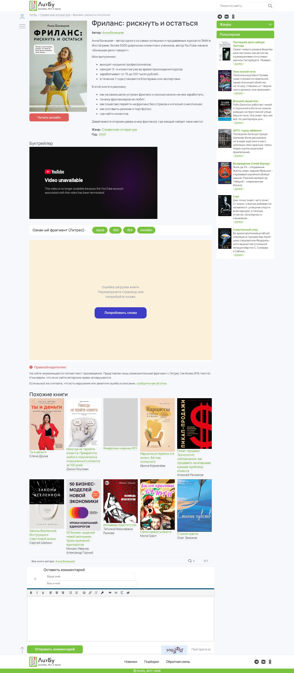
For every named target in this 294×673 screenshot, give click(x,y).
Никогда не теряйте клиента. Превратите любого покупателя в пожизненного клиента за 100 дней (83, 457)
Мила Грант (148, 536)
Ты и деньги (37, 452)
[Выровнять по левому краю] (51, 592)
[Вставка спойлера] (122, 592)
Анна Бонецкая (113, 32)
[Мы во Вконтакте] (226, 16)
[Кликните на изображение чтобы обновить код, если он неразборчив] (174, 650)
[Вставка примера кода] (116, 592)
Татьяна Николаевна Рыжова (118, 531)
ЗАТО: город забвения (247, 130)
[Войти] (22, 16)
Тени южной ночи (244, 71)
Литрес (174, 373)
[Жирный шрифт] (31, 592)
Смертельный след (245, 229)
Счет (236, 196)
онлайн (146, 230)
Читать (49, 117)
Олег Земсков (187, 538)
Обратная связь (178, 661)
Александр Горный (79, 552)
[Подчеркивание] (43, 592)
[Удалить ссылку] (96, 592)
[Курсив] (37, 592)
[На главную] (45, 6)
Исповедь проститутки (119, 525)
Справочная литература (55, 15)
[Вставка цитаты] (110, 592)
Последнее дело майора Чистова (248, 43)
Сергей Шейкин (40, 543)
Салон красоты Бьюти (156, 532)
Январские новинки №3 (120, 448)
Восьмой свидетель (245, 101)
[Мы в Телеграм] (220, 16)
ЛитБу (33, 15)
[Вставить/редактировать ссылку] (90, 592)
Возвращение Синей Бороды (251, 163)
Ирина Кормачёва (152, 465)
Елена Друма (38, 456)
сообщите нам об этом (152, 383)
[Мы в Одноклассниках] (233, 16)
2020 (102, 134)
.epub (99, 230)
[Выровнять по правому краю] (63, 592)
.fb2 (115, 230)
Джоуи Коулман (77, 469)
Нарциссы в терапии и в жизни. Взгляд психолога (157, 457)
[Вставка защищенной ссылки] (102, 592)
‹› (238, 63)
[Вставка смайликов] (84, 592)
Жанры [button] (225, 24)
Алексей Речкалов (190, 475)
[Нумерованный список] (77, 592)
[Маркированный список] (71, 592)
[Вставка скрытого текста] (128, 592)
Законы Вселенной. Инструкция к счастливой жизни (43, 535)
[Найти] (270, 6)
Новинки (130, 661)
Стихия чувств (187, 534)
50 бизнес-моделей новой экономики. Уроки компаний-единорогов (80, 538)
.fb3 (129, 230)
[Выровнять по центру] (57, 592)
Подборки (151, 661)
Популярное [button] (230, 34)
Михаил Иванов (77, 548)
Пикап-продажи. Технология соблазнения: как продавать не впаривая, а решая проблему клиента (194, 461)
